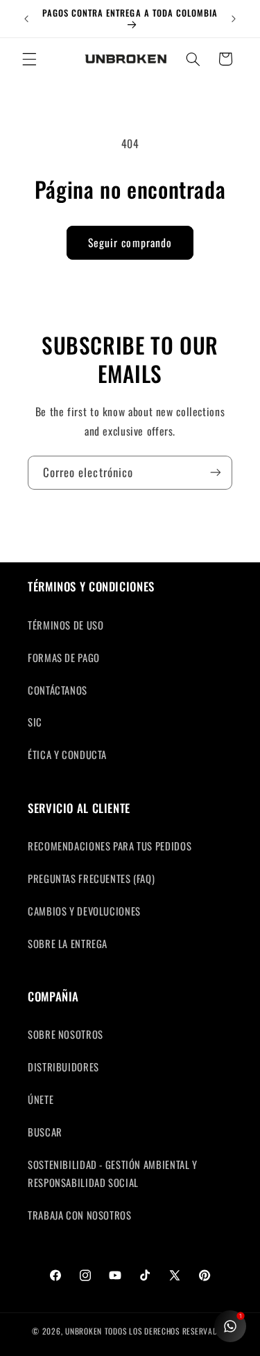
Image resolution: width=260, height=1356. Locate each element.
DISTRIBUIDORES (63, 1066)
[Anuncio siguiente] (233, 18)
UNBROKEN (85, 1331)
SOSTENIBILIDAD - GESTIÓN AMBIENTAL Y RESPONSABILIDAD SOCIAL (113, 1173)
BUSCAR (45, 1131)
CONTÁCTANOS (57, 689)
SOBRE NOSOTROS (65, 1034)
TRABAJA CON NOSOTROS (80, 1214)
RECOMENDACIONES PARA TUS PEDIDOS (109, 845)
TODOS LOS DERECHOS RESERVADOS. (166, 1331)
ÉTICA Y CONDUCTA (67, 754)
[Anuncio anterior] (26, 18)
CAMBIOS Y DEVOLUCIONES (84, 910)
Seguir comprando (130, 242)
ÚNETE (40, 1099)
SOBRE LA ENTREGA (67, 943)
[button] (29, 59)
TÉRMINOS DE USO (65, 624)
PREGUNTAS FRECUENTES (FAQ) (91, 878)
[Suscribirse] (216, 473)
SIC (35, 721)
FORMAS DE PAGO (64, 657)
